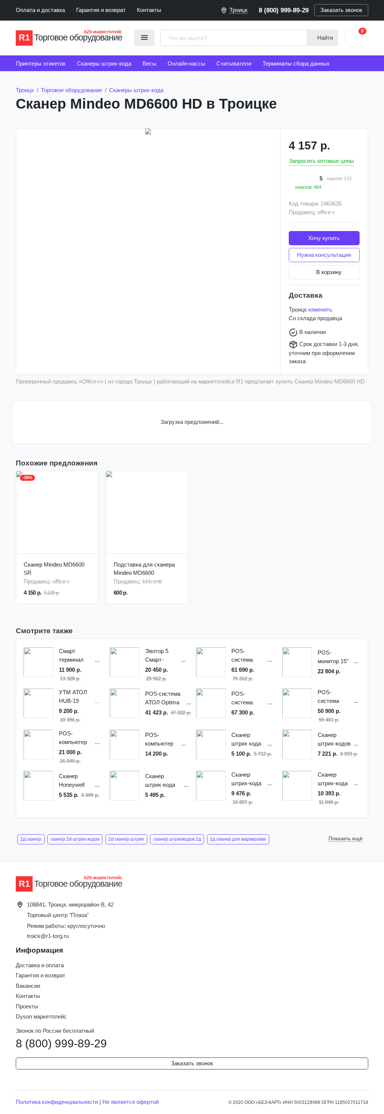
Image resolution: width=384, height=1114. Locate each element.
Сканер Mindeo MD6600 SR (54, 568)
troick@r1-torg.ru (48, 936)
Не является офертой (130, 1102)
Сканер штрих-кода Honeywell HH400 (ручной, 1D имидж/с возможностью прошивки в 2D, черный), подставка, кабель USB (164, 781)
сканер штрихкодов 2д (177, 839)
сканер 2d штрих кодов (75, 839)
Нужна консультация (324, 255)
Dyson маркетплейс (41, 1016)
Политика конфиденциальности (57, 1102)
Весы (149, 63)
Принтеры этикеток (41, 63)
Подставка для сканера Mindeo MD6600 (144, 568)
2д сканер (30, 839)
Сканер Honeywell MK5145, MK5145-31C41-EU (72, 781)
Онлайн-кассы (186, 63)
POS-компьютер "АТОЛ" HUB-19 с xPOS (162, 740)
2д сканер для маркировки (238, 839)
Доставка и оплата (40, 965)
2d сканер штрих (126, 839)
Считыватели (233, 63)
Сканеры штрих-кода (104, 63)
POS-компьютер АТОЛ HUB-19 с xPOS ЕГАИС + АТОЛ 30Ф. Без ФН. (74, 738)
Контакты (149, 10)
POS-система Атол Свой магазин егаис (331, 697)
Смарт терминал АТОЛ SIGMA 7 (76, 656)
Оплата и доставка (40, 10)
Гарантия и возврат (101, 10)
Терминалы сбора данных (296, 63)
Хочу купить (324, 238)
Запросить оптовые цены (321, 161)
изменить (320, 309)
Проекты (27, 1006)
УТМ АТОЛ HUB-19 (73, 696)
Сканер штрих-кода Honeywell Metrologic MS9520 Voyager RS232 (246, 779)
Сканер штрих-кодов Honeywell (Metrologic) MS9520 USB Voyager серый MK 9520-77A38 (334, 740)
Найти (324, 37)
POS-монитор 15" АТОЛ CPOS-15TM (335, 657)
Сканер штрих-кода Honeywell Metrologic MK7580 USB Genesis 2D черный (334, 779)
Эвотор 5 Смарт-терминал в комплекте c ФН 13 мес (161, 656)
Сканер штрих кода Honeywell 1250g (246, 740)
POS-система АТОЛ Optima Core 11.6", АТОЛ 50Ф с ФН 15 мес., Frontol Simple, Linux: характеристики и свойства (165, 698)
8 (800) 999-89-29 (284, 10)
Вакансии (28, 986)
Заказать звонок (341, 10)
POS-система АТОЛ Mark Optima (245, 656)
